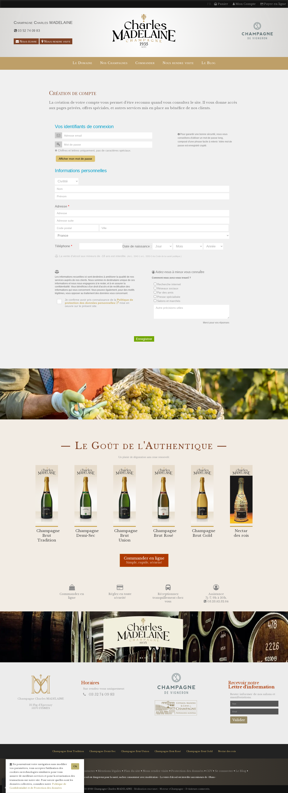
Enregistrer (144, 339)
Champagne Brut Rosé (168, 751)
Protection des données (187, 770)
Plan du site (132, 770)
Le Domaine (82, 63)
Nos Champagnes (114, 63)
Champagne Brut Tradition (68, 751)
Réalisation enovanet (146, 789)
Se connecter (224, 770)
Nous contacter (85, 770)
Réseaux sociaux (167, 288)
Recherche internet (168, 284)
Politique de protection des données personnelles (99, 301)
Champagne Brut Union (135, 751)
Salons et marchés (168, 300)
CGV (209, 770)
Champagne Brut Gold (199, 751)
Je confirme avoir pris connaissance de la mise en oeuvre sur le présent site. (99, 303)
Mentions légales (110, 770)
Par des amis (164, 292)
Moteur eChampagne (171, 789)
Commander (145, 63)
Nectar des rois (227, 751)
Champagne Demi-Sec (102, 751)
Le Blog (209, 63)
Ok (75, 766)
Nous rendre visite (57, 41)
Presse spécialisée (168, 296)
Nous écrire (28, 41)
